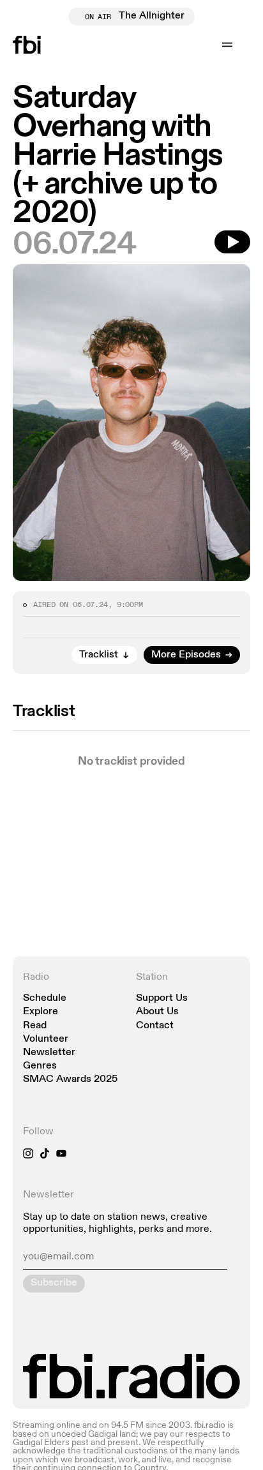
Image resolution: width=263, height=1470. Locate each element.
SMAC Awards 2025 (70, 1079)
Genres (40, 1066)
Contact (155, 1026)
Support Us (162, 998)
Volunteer (45, 1039)
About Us (157, 1012)
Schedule (44, 998)
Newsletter (49, 1053)
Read (35, 1026)
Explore (40, 1012)
